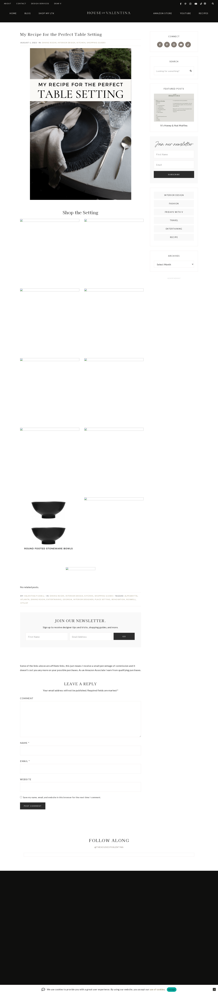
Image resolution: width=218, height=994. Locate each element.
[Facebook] (160, 44)
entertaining (54, 599)
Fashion (174, 203)
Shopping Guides (96, 42)
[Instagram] (174, 44)
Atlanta (25, 599)
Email (25, 761)
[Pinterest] (167, 44)
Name (24, 743)
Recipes (203, 13)
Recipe (174, 237)
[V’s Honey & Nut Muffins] (174, 108)
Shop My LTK (46, 13)
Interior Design (66, 42)
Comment (27, 698)
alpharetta (131, 596)
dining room (38, 599)
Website (25, 779)
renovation (118, 599)
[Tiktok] (188, 44)
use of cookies (157, 989)
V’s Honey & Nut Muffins (174, 125)
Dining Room (49, 42)
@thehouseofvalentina (109, 847)
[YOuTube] (181, 44)
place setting (102, 599)
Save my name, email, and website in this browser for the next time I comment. (62, 797)
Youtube (185, 13)
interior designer (83, 599)
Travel (174, 220)
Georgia (67, 599)
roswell (131, 599)
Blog (28, 13)
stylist (24, 603)
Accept (171, 989)
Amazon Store (162, 13)
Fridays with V (174, 212)
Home (13, 13)
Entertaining (174, 229)
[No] (214, 989)
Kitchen (81, 42)
